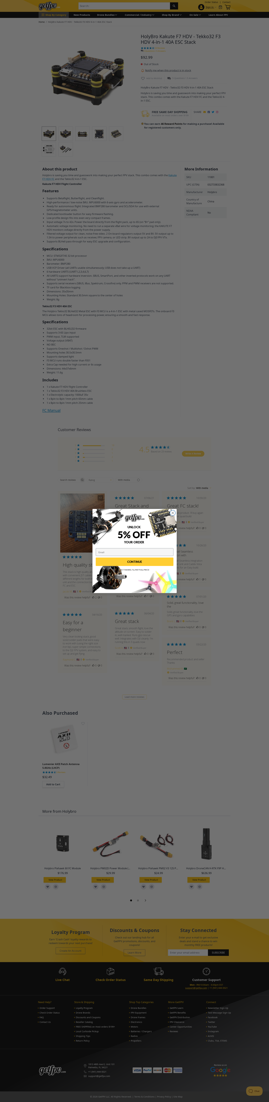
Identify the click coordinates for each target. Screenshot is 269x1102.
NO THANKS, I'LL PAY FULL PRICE (134, 570)
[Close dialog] (172, 513)
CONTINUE (134, 561)
